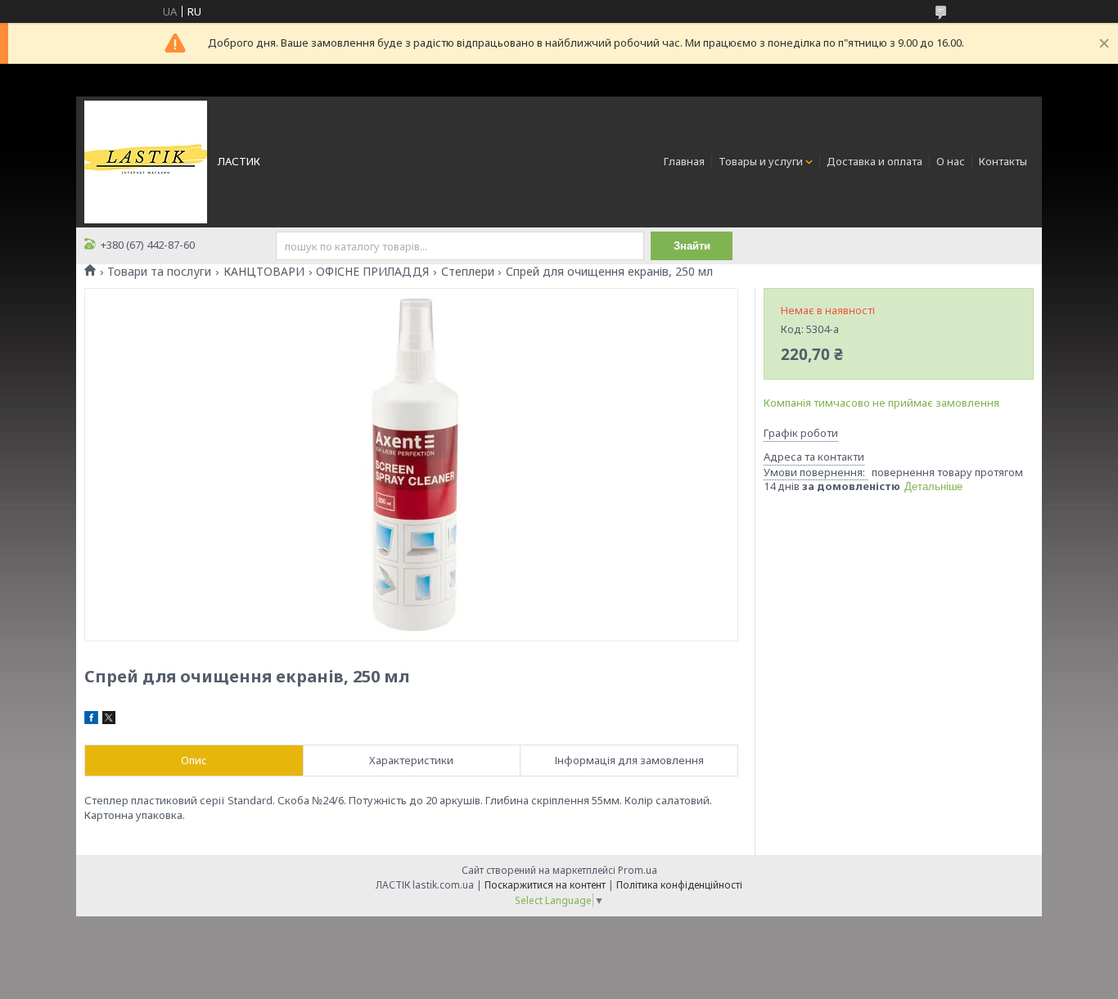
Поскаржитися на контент (545, 885)
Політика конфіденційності (679, 885)
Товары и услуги (761, 161)
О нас (950, 161)
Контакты (1003, 161)
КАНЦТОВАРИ (263, 271)
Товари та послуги (159, 271)
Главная (684, 161)
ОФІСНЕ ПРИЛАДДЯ (372, 271)
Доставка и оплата (874, 161)
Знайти (692, 246)
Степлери (467, 271)
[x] (108, 720)
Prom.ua (637, 870)
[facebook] (91, 720)
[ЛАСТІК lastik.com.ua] (145, 160)
